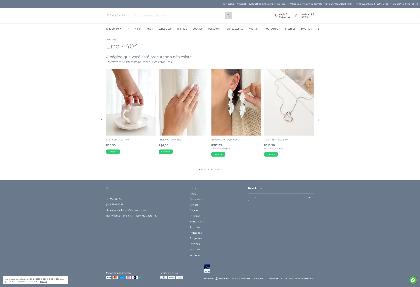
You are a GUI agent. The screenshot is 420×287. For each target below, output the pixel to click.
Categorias (112, 29)
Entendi (43, 281)
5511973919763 (114, 198)
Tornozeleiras (234, 29)
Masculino (195, 249)
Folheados (271, 29)
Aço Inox (254, 29)
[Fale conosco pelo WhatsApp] (413, 280)
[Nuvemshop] (217, 279)
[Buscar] (228, 15)
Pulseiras (214, 29)
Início (138, 29)
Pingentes (289, 29)
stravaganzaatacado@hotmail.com (126, 210)
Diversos (306, 29)
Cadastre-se (284, 17)
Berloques (164, 29)
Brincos (182, 29)
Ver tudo (195, 255)
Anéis (150, 29)
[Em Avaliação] (259, 268)
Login (282, 14)
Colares (197, 29)
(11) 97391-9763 (114, 204)
